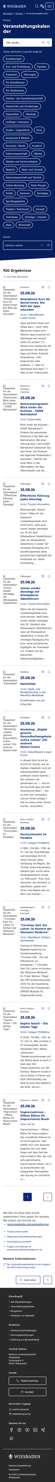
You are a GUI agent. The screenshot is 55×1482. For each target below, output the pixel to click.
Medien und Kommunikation (22, 161)
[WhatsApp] (11, 1438)
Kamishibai (28, 684)
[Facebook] (11, 1430)
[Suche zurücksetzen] (43, 42)
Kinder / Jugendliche (18, 130)
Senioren (25, 193)
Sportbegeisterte (15, 201)
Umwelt (40, 209)
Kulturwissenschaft (16, 153)
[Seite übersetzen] (42, 6)
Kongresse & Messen (18, 137)
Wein (8, 224)
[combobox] (27, 42)
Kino (39, 130)
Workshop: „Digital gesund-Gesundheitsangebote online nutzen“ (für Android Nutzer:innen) (35, 738)
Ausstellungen (14, 58)
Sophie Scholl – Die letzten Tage (34, 1025)
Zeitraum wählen (14, 245)
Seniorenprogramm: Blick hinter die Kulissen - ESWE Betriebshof (34, 409)
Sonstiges (42, 193)
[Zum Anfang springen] (47, 1280)
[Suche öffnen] (36, 6)
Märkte (38, 153)
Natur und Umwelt (32, 169)
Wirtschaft (24, 224)
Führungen (30, 74)
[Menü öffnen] (49, 6)
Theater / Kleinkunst (17, 209)
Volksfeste (12, 217)
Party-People (38, 185)
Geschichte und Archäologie (22, 106)
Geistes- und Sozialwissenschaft (24, 98)
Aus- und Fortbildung (18, 66)
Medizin (10, 169)
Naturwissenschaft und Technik (23, 177)
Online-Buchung (15, 185)
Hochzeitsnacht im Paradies (33, 836)
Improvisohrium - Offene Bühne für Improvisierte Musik (34, 1115)
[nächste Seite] (47, 1197)
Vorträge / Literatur (36, 217)
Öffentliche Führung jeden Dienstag (34, 497)
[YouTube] (27, 1430)
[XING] (43, 1430)
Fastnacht (11, 74)
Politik (9, 193)
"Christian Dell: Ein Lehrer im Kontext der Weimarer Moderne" (36, 928)
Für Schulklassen (15, 82)
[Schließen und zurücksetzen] (42, 245)
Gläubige (31, 114)
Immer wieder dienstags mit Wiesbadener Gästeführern (30, 593)
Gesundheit (12, 114)
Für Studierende (15, 90)
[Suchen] (48, 42)
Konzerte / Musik (15, 145)
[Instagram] (19, 1430)
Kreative (37, 145)
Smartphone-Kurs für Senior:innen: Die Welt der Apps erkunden (35, 304)
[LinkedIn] (35, 1430)
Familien (41, 66)
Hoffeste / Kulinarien (17, 122)
